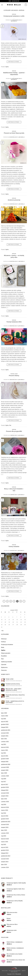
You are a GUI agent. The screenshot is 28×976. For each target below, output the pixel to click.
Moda (2, 647)
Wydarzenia (4, 667)
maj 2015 (3, 836)
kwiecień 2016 (5, 807)
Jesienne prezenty (14, 200)
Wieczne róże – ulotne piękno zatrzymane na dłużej (13, 689)
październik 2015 (5, 821)
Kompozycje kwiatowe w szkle (14, 16)
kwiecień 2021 (5, 747)
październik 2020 (5, 764)
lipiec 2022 (4, 713)
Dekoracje (4, 638)
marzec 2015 (4, 841)
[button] (2, 5)
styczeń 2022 (4, 721)
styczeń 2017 (4, 784)
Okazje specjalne (5, 653)
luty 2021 (3, 753)
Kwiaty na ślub (9, 679)
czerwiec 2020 (5, 776)
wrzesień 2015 (5, 824)
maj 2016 (3, 804)
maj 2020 (3, 778)
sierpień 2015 (4, 827)
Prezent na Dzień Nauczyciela (14, 133)
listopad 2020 (4, 761)
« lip (2, 630)
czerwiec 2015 (5, 833)
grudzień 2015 (5, 818)
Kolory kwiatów (14, 546)
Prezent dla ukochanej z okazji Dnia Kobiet (15, 695)
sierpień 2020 (4, 770)
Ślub (16, 373)
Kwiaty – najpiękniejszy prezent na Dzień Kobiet (15, 701)
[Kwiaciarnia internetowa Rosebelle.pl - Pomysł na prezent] (14, 5)
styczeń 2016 (4, 816)
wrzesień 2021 (5, 733)
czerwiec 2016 (5, 801)
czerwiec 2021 (5, 741)
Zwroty (24, 970)
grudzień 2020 (5, 758)
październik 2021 (5, 730)
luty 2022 (3, 718)
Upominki (3, 664)
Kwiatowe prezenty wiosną (13, 684)
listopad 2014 (4, 853)
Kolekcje (3, 641)
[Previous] (4, 601)
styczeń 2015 (4, 847)
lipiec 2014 (4, 864)
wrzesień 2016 (5, 793)
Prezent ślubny (14, 375)
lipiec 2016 (4, 798)
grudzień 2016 (5, 787)
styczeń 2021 (4, 756)
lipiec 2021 (4, 738)
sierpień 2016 (4, 796)
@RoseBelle (14, 79)
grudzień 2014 (5, 850)
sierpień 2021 (4, 736)
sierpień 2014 (4, 861)
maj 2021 (3, 744)
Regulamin (5, 970)
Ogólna (14, 14)
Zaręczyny (4, 670)
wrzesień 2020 (5, 767)
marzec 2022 (4, 715)
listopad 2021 (4, 727)
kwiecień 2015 (5, 838)
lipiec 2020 (4, 773)
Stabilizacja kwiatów (6, 661)
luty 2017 (3, 781)
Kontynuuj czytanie (14, 61)
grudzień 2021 (5, 724)
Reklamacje (14, 971)
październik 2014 (5, 856)
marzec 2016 (4, 810)
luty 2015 (3, 844)
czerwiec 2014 (5, 867)
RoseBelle (4, 656)
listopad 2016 (4, 790)
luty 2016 (3, 813)
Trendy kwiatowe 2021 (14, 322)
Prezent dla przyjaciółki (14, 431)
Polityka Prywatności (15, 970)
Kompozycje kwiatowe (7, 644)
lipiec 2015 (4, 830)
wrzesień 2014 (5, 858)
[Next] (24, 601)
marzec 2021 (4, 750)
